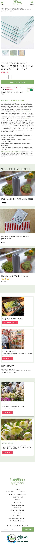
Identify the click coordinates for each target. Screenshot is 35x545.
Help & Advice (17, 505)
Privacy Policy (17, 521)
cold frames (28, 118)
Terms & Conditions (17, 518)
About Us (17, 507)
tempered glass (25, 111)
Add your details (10, 323)
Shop (17, 489)
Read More (7, 359)
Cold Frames (17, 497)
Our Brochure (17, 510)
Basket (32, 4)
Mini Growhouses (17, 494)
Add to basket (17, 82)
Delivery (17, 515)
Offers (17, 513)
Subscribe (28, 529)
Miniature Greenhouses (17, 492)
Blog (17, 500)
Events (17, 502)
